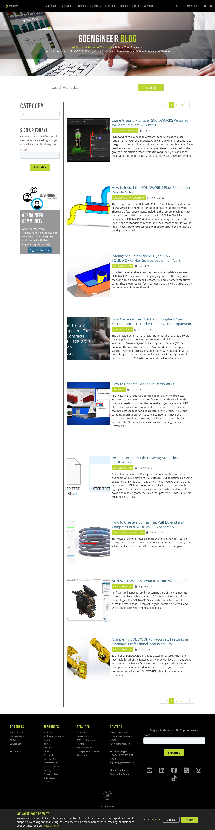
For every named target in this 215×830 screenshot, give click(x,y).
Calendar (47, 747)
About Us (47, 732)
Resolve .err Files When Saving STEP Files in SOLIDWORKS (147, 460)
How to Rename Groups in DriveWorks (143, 383)
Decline (171, 819)
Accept (189, 819)
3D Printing (82, 732)
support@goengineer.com (122, 762)
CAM (12, 747)
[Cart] (210, 6)
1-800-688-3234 (126, 736)
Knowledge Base (51, 774)
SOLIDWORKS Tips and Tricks (128, 532)
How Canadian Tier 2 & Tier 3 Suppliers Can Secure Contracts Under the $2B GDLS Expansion (151, 321)
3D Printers (15, 740)
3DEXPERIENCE (17, 736)
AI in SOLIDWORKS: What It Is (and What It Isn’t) (150, 580)
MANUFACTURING (122, 329)
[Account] (205, 6)
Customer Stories (51, 766)
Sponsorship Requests (121, 774)
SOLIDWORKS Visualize (125, 130)
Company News (50, 758)
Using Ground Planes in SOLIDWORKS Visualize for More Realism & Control (150, 122)
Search (151, 87)
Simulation (82, 755)
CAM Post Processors (86, 740)
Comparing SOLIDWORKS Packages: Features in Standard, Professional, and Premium (150, 641)
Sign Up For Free (40, 250)
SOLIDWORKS (16, 732)
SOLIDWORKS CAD (122, 266)
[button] (193, 6)
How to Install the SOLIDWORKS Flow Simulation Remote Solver (151, 190)
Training (47, 781)
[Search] (177, 6)
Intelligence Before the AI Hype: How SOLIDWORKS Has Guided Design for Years (146, 258)
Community (49, 755)
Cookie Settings (152, 819)
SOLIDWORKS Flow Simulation (129, 197)
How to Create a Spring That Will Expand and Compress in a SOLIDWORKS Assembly (148, 524)
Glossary (47, 770)
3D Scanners (16, 743)
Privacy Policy (51, 825)
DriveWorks (119, 389)
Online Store (49, 777)
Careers (47, 751)
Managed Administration (88, 751)
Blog (45, 743)
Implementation (84, 747)
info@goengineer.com (120, 743)
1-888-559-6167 (126, 755)
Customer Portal (51, 762)
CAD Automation (84, 736)
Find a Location (118, 770)
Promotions (15, 751)
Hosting (80, 743)
